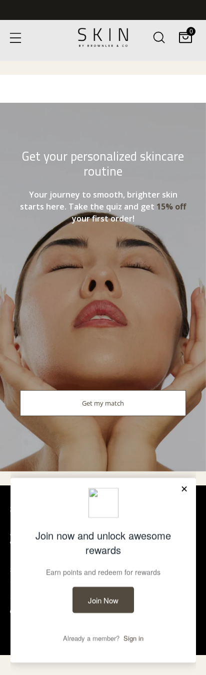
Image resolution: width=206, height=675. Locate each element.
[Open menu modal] (15, 37)
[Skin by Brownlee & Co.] (103, 37)
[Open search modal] (158, 37)
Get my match (103, 403)
